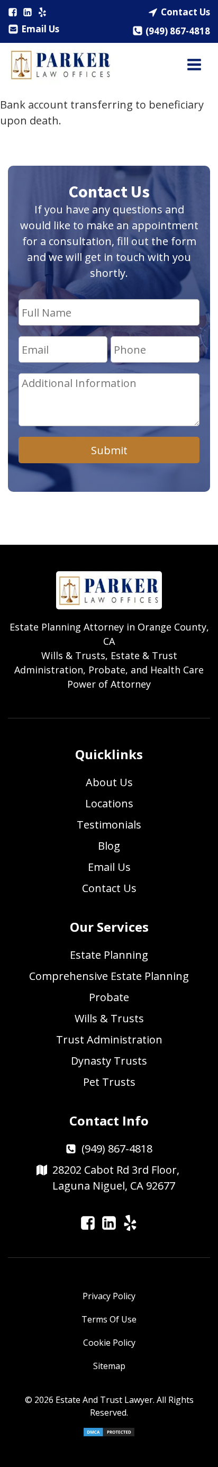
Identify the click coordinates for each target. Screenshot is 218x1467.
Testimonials (109, 824)
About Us (109, 782)
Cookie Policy (109, 1342)
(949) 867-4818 (178, 31)
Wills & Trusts (109, 1018)
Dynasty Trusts (109, 1061)
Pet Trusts (109, 1082)
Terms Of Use (109, 1319)
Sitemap (109, 1366)
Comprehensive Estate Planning (109, 976)
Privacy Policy (109, 1296)
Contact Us (185, 12)
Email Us (40, 29)
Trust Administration (109, 1039)
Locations (109, 803)
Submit (109, 450)
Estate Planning (109, 955)
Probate (109, 997)
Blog (109, 846)
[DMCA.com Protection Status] (109, 1434)
